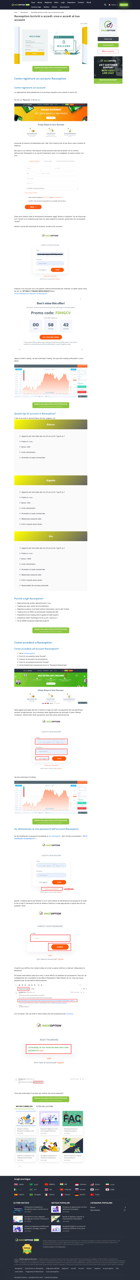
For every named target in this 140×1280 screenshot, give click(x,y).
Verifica (46, 7)
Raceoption (18, 1268)
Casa (33, 2)
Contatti (81, 2)
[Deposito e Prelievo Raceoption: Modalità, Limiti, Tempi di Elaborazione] (26, 1118)
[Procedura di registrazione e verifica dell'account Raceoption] (56, 1209)
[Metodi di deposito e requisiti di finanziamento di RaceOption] (72, 1145)
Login (63, 2)
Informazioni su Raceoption (34, 1268)
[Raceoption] (108, 34)
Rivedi (89, 2)
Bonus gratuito (109, 51)
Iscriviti (73, 1268)
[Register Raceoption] (108, 67)
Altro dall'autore (44, 1106)
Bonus (40, 2)
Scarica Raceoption (52, 1272)
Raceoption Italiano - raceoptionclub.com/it (28, 1277)
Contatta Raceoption (51, 1277)
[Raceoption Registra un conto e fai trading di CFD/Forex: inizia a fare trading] (49, 1118)
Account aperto (108, 45)
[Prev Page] (15, 1166)
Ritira (56, 2)
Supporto (97, 1268)
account (81, 1268)
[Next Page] (19, 1166)
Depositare (71, 2)
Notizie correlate (24, 1106)
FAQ (117, 1268)
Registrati (48, 2)
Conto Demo (19, 1272)
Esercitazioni (64, 7)
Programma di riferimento (34, 1272)
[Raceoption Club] (27, 1242)
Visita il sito (108, 39)
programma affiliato (52, 1268)
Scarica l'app (36, 7)
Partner (54, 7)
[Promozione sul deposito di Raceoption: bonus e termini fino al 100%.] (18, 1209)
